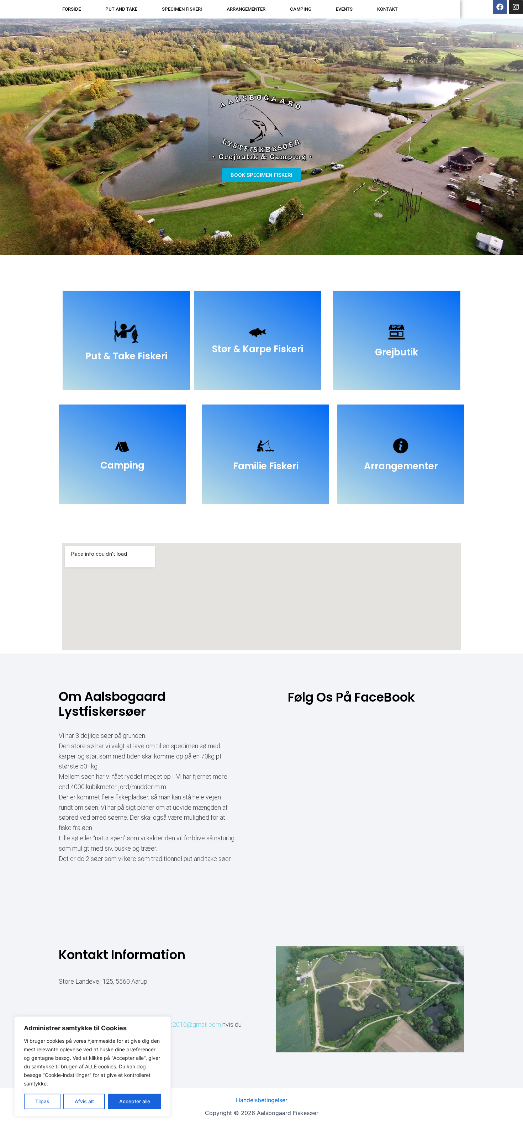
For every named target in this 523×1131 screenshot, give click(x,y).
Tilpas (42, 1101)
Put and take (121, 9)
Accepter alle (134, 1101)
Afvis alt (84, 1101)
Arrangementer (246, 9)
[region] (92, 1066)
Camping (300, 9)
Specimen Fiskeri (182, 9)
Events (344, 9)
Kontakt (387, 9)
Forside (71, 9)
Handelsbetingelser (261, 1100)
